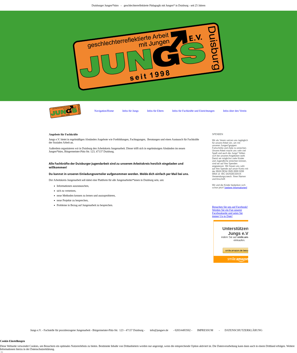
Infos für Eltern (155, 110)
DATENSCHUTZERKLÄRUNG (243, 330)
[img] (148, 56)
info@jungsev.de (159, 330)
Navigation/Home (104, 110)
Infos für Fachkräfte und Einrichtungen (193, 110)
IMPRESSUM (205, 330)
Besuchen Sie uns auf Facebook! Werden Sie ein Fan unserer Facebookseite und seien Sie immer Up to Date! (230, 211)
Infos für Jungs (130, 110)
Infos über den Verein (234, 110)
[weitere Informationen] (235, 187)
